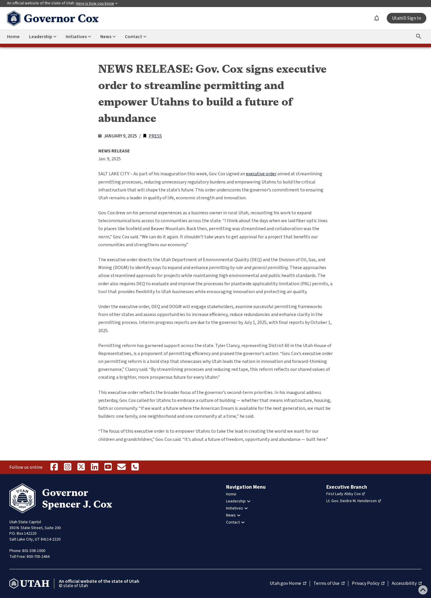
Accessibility (407, 583)
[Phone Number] (135, 467)
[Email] (121, 467)
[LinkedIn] (94, 467)
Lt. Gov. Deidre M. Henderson (351, 501)
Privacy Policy (368, 583)
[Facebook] (54, 467)
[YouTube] (108, 467)
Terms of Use (329, 583)
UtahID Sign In (406, 18)
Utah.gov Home (288, 583)
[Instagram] (67, 467)
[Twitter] (81, 467)
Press (155, 136)
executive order (261, 174)
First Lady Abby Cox (343, 494)
